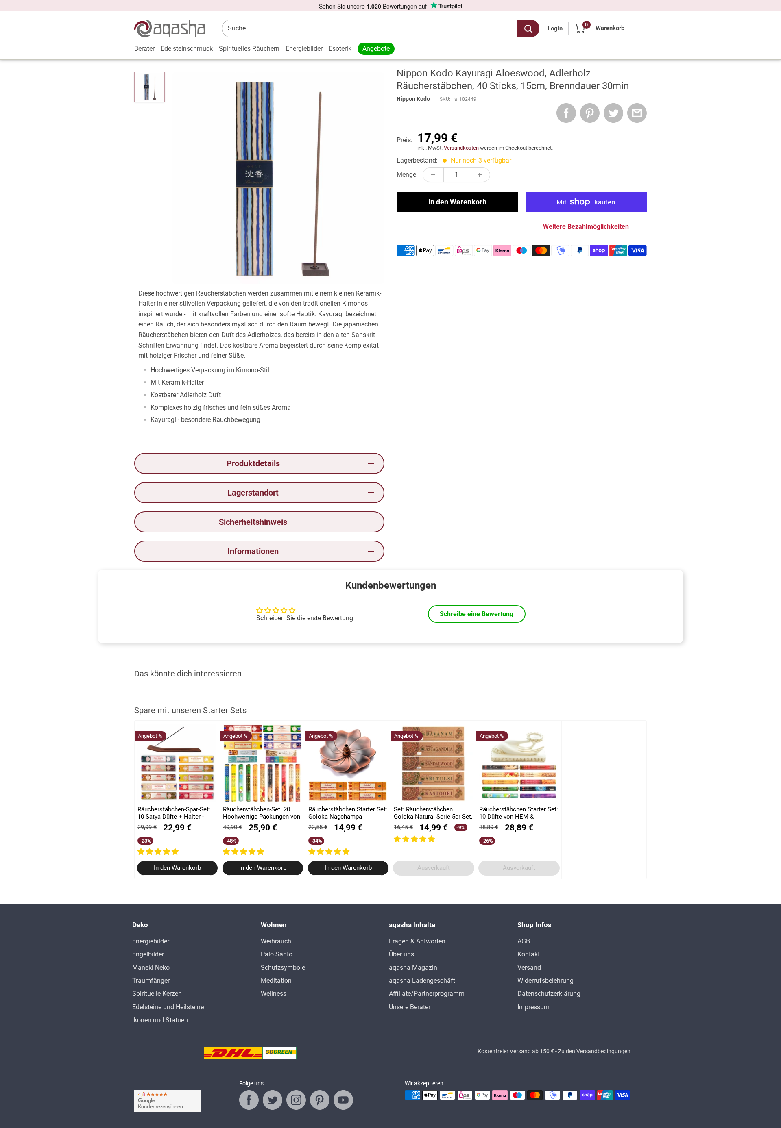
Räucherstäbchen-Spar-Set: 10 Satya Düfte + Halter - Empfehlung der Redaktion (173, 813)
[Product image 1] (149, 87)
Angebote (376, 48)
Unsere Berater (409, 1007)
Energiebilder (304, 48)
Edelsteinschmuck (187, 48)
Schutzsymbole (283, 968)
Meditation (276, 981)
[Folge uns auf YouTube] (343, 1100)
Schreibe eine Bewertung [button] (476, 614)
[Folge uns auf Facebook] (249, 1100)
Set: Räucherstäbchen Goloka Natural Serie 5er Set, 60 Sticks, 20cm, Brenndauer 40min (433, 813)
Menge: (407, 174)
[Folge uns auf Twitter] (272, 1100)
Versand (529, 968)
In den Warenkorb (457, 202)
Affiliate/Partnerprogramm (427, 994)
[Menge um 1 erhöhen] (479, 175)
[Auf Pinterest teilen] (590, 113)
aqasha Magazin (413, 968)
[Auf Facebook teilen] (566, 113)
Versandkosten (461, 148)
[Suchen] (528, 28)
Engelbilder (148, 954)
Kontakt (528, 954)
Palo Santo (276, 954)
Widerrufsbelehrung (545, 981)
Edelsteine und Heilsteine (168, 1007)
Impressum (533, 1007)
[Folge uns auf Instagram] (296, 1100)
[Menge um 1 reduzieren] (433, 175)
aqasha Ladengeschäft (422, 981)
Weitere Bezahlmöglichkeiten (586, 226)
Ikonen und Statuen (160, 1020)
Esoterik (340, 48)
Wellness (273, 994)
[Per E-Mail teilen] (637, 113)
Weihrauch (276, 941)
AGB (523, 941)
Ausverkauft (433, 868)
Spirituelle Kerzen (157, 994)
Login (555, 28)
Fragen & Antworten (417, 941)
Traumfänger (151, 981)
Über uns (401, 954)
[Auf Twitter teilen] (613, 113)
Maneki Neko (151, 968)
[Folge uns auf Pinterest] (319, 1100)
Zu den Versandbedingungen (594, 1051)
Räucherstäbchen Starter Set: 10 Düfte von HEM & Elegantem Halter (518, 813)
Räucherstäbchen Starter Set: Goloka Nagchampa (347, 813)
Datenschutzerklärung (548, 994)
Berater (144, 48)
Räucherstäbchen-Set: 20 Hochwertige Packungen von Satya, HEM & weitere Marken (261, 813)
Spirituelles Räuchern (249, 48)
